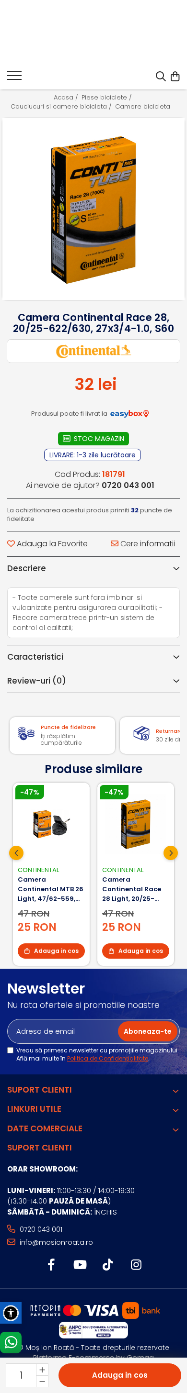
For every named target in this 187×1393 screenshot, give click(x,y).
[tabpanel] (93, 209)
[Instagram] (136, 1265)
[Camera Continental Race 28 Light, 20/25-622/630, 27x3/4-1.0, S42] (135, 824)
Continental (38, 869)
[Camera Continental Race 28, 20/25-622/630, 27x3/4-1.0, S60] (93, 209)
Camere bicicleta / (146, 106)
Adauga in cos (120, 1375)
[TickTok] (107, 1265)
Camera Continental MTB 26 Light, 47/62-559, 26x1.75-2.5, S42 (50, 889)
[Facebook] (51, 1265)
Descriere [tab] (26, 568)
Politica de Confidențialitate (107, 1058)
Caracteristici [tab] (35, 657)
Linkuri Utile (34, 1109)
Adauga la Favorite (51, 544)
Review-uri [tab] (36, 680)
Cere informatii (146, 544)
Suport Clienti (39, 1089)
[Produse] (14, 78)
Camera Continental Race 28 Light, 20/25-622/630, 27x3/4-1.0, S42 (135, 889)
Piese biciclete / (108, 97)
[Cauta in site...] (161, 77)
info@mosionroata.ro (55, 1242)
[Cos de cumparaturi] (175, 77)
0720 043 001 (40, 1229)
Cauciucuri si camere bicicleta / (62, 106)
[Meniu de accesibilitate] (11, 1313)
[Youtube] (79, 1265)
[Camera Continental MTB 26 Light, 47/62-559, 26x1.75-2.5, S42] (51, 824)
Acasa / (67, 97)
